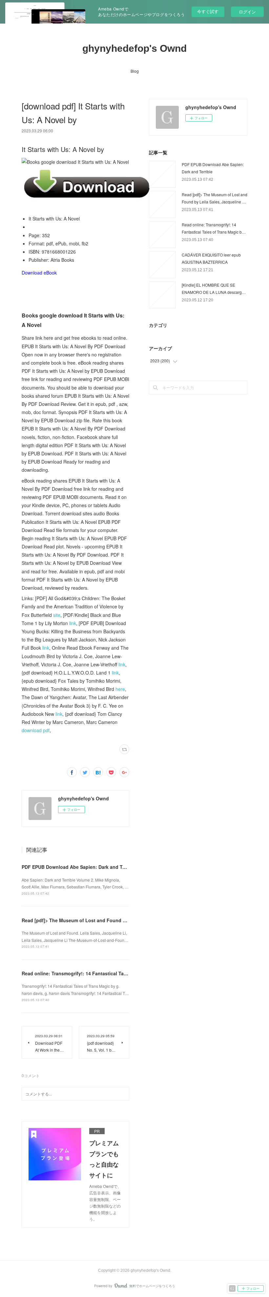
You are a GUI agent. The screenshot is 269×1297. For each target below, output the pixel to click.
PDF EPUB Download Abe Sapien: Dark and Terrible (79, 867)
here (120, 689)
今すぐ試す (207, 11)
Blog (135, 71)
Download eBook (39, 272)
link (72, 623)
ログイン (247, 12)
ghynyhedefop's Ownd (134, 48)
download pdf (36, 730)
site (56, 615)
